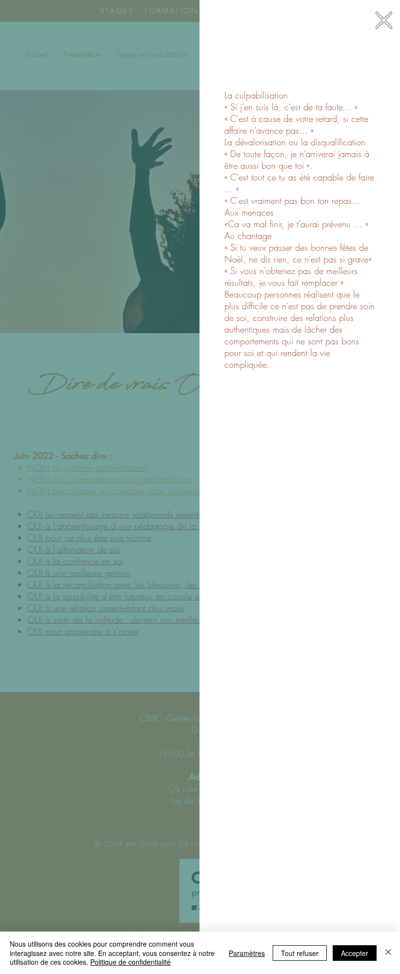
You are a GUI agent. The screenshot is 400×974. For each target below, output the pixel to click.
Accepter (354, 953)
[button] (384, 20)
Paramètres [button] (247, 953)
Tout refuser (300, 953)
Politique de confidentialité (130, 962)
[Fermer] (388, 952)
